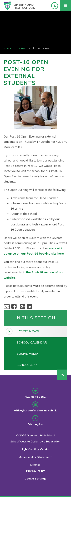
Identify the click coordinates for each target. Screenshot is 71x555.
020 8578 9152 (35, 396)
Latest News (41, 48)
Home (7, 48)
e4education (52, 441)
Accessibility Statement (35, 457)
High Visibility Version (35, 449)
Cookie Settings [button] (35, 478)
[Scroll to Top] (62, 375)
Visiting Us (35, 424)
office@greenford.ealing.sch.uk (35, 410)
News (22, 48)
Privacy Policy (35, 470)
